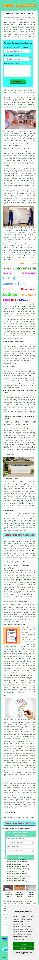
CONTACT (28, 10)
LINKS (19, 10)
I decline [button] (23, 948)
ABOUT (23, 10)
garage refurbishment (28, 646)
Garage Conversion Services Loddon (16, 829)
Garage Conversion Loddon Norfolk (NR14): (19, 22)
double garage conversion (17, 675)
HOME (15, 10)
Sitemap (4, 938)
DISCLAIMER (34, 10)
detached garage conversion (25, 667)
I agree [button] (23, 944)
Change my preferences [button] (23, 953)
